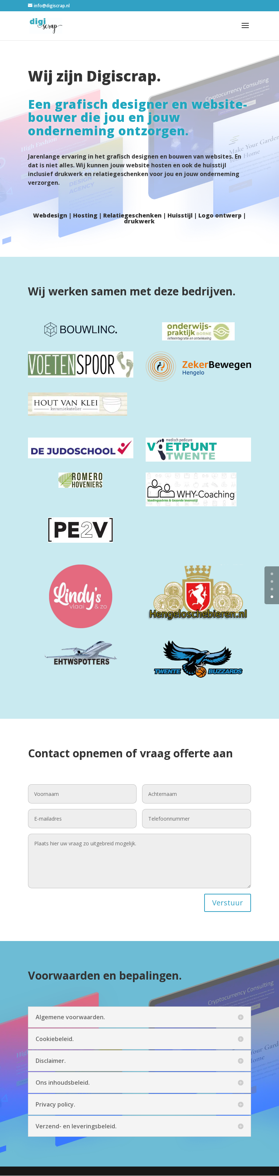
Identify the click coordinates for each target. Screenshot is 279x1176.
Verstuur (227, 903)
